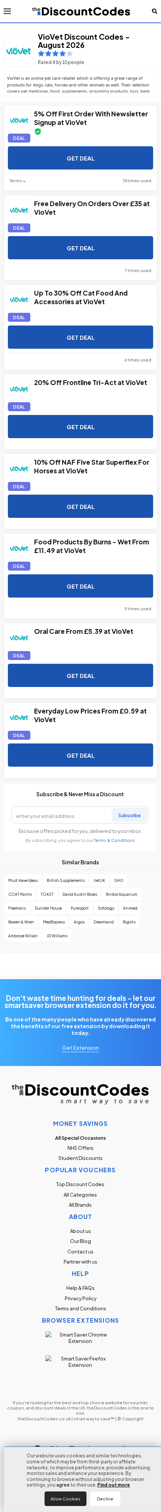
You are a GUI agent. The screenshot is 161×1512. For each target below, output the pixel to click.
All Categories (80, 1194)
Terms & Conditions (114, 840)
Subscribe (129, 815)
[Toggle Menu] (7, 11)
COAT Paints (20, 894)
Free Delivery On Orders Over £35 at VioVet (92, 207)
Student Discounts (80, 1158)
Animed (130, 908)
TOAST (47, 894)
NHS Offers (80, 1148)
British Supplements (66, 880)
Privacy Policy (81, 1298)
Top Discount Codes (80, 1184)
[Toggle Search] (154, 11)
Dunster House (48, 908)
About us (80, 1231)
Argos (79, 922)
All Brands (80, 1204)
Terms (16, 180)
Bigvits (129, 922)
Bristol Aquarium (121, 894)
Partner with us (80, 1261)
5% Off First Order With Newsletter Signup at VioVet (91, 117)
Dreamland (104, 922)
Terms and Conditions (80, 1308)
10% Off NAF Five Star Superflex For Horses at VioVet (91, 466)
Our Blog (80, 1241)
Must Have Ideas (23, 880)
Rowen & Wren (21, 922)
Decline (105, 1498)
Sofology (106, 908)
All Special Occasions (80, 1137)
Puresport (80, 908)
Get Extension (80, 1047)
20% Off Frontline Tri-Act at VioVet (90, 381)
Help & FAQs (80, 1288)
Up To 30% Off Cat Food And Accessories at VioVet (81, 296)
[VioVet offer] (19, 120)
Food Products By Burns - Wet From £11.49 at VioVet (91, 545)
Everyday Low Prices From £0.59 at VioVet (90, 714)
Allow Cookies (65, 1498)
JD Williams (57, 935)
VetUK (99, 880)
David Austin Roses (80, 894)
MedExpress (54, 922)
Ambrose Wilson (23, 935)
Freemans (17, 908)
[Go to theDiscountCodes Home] (81, 11)
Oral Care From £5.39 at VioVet (83, 630)
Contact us (80, 1251)
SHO (119, 880)
